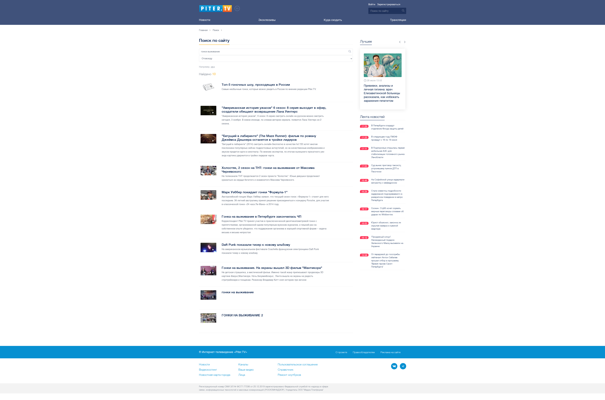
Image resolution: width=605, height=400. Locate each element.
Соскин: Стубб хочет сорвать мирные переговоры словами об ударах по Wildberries (387, 211)
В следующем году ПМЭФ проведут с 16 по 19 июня (384, 138)
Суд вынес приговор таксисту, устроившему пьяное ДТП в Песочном (386, 168)
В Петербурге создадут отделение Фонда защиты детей (387, 127)
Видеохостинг (208, 369)
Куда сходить (333, 20)
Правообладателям (364, 352)
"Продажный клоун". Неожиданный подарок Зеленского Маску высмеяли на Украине (387, 241)
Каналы (243, 364)
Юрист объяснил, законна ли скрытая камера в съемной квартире (386, 225)
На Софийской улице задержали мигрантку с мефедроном (387, 181)
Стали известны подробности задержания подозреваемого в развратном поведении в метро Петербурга (387, 195)
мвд (213, 67)
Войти (371, 4)
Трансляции (398, 20)
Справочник (285, 369)
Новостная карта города (214, 375)
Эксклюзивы (267, 20)
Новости (204, 20)
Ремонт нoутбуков (289, 375)
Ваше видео (246, 369)
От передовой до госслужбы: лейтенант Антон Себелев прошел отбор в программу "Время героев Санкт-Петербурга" (385, 260)
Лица (241, 375)
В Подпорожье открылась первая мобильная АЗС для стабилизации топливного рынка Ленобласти (388, 152)
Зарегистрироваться (388, 4)
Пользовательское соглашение (298, 364)
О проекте (341, 352)
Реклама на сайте (390, 352)
